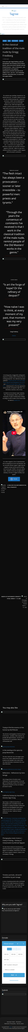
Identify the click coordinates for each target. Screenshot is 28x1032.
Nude (9, 40)
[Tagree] (3, 6)
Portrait (21, 40)
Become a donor (20, 1023)
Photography (15, 40)
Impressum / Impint (11, 1021)
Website (14, 335)
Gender (4, 40)
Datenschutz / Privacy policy (10, 1023)
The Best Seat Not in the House (15, 380)
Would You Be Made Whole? (12, 384)
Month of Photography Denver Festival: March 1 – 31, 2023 (11, 597)
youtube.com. (17, 400)
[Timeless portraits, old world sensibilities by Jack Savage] (14, 859)
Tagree (14, 14)
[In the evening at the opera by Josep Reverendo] (8, 746)
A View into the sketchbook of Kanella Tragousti (16, 486)
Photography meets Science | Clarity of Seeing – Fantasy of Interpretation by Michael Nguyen (14, 840)
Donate (15, 479)
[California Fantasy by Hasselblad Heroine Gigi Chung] (8, 792)
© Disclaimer (18, 1021)
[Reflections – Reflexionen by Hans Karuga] (11, 769)
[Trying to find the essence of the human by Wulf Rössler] (14, 712)
